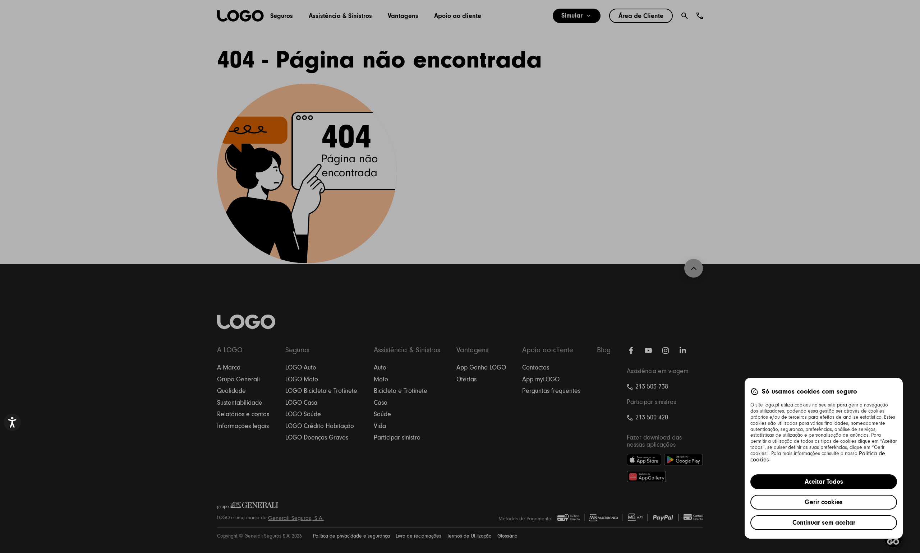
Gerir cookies (824, 502)
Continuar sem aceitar (823, 522)
